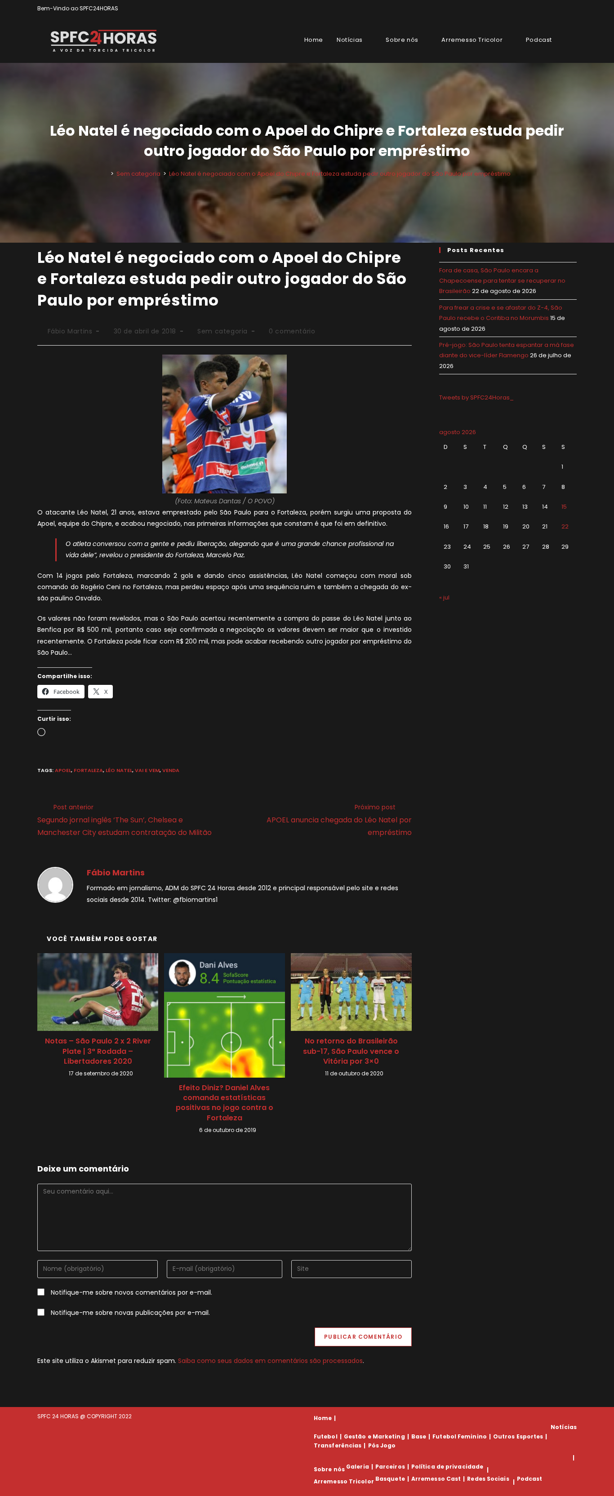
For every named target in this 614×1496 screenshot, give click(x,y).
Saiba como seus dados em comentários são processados (270, 1360)
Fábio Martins (70, 331)
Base (418, 1436)
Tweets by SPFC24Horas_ (476, 397)
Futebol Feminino (459, 1436)
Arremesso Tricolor (344, 1482)
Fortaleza (88, 770)
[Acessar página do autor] (55, 884)
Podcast (530, 1479)
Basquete (390, 1479)
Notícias (564, 1427)
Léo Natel (119, 770)
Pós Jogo (382, 1445)
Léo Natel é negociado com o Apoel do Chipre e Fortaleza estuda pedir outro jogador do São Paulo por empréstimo (340, 173)
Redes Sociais (488, 1479)
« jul (444, 597)
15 (564, 506)
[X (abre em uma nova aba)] (543, 8)
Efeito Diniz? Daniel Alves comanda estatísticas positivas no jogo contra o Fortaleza (224, 1103)
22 (565, 526)
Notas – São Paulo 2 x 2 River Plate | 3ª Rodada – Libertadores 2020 (98, 1051)
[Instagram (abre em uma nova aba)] (564, 8)
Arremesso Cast (436, 1479)
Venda (170, 770)
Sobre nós (329, 1470)
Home (323, 1418)
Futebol (326, 1436)
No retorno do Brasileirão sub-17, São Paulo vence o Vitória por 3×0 (351, 1051)
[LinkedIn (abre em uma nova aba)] (573, 8)
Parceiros (390, 1466)
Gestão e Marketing (374, 1436)
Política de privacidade (447, 1466)
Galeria (357, 1466)
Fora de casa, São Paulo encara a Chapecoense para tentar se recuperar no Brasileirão (502, 281)
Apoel (63, 770)
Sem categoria (222, 331)
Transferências (337, 1445)
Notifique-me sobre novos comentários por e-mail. (131, 1292)
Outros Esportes (518, 1436)
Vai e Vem (147, 770)
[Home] (105, 173)
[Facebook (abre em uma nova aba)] (553, 8)
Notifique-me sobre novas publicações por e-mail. (130, 1312)
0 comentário (292, 331)
